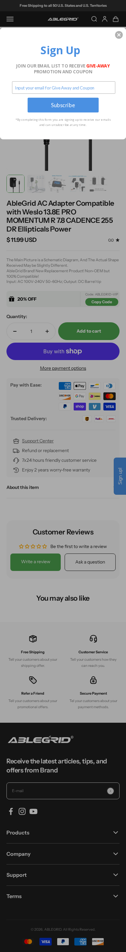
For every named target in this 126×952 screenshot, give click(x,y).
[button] (119, 35)
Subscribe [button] (63, 105)
